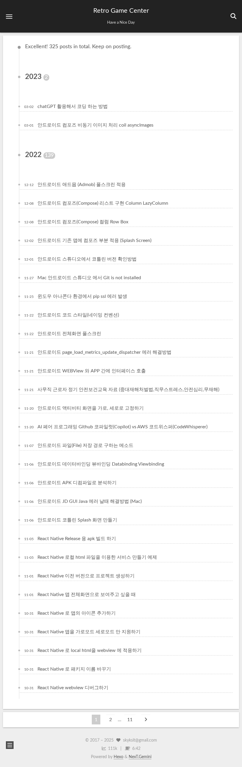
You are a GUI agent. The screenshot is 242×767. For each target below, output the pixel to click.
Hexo (118, 757)
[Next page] (145, 719)
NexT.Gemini (140, 757)
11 (130, 719)
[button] (9, 16)
